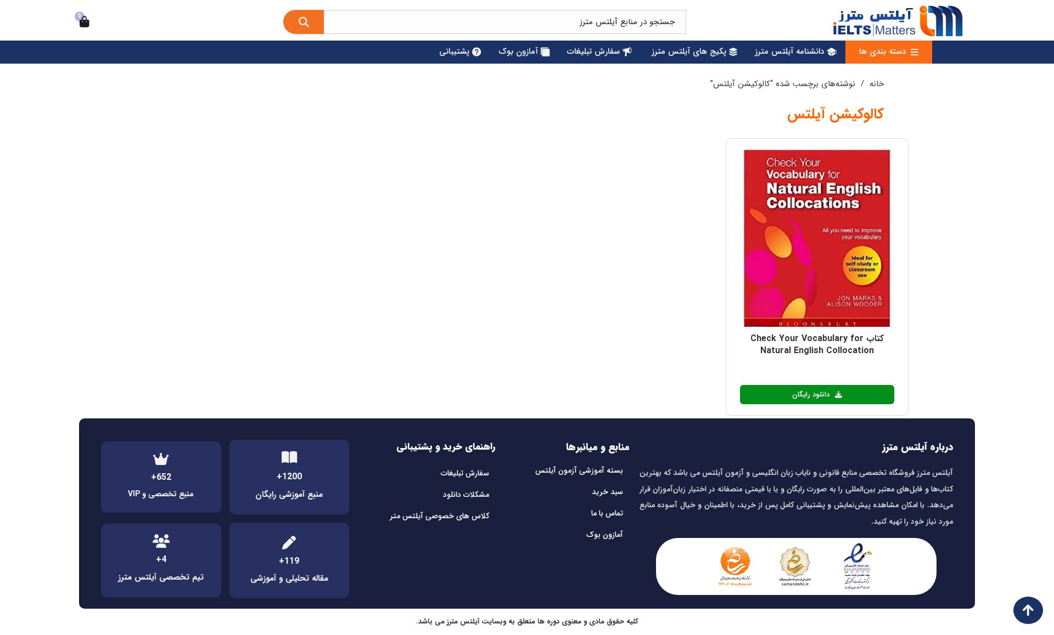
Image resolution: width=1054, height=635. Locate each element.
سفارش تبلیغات (465, 473)
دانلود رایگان (811, 394)
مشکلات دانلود (466, 495)
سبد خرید (607, 492)
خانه (877, 83)
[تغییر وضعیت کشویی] (914, 52)
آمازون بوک (604, 535)
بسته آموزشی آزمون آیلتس (579, 470)
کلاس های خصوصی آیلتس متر (439, 516)
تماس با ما (607, 513)
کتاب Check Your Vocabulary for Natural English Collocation (817, 345)
